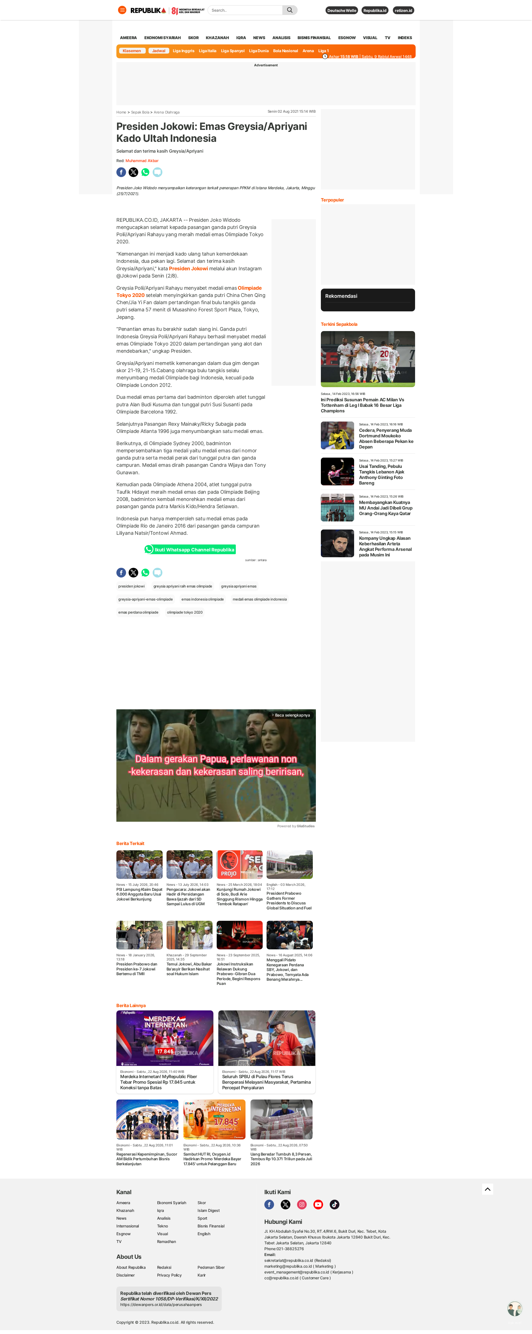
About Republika (131, 1267)
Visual (162, 1233)
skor (193, 37)
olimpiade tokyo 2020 (185, 612)
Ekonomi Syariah (162, 37)
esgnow (347, 37)
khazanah (217, 37)
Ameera (123, 1202)
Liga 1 (323, 50)
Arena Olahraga (167, 112)
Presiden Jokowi (188, 268)
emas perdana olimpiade (138, 612)
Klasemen (132, 50)
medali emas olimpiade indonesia (260, 599)
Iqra (160, 1210)
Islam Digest (208, 1210)
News (121, 1218)
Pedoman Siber (211, 1267)
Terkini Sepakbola (339, 324)
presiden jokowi (131, 586)
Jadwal (158, 50)
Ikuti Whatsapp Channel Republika (194, 550)
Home (121, 112)
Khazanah (125, 1210)
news (259, 37)
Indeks (405, 37)
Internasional (127, 1226)
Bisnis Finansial (314, 37)
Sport (202, 1218)
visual (370, 37)
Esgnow (123, 1233)
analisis (281, 37)
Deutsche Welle (342, 10)
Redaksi (164, 1267)
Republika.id (375, 10)
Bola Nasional (285, 50)
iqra (241, 37)
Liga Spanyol (233, 50)
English (204, 1233)
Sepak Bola (140, 112)
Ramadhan (166, 1241)
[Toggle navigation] (122, 10)
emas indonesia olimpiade (202, 599)
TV (388, 37)
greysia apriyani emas (239, 586)
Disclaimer (125, 1275)
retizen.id (403, 10)
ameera (128, 37)
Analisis (164, 1218)
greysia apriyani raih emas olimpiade (183, 586)
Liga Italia (207, 50)
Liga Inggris (184, 50)
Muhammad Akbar (142, 160)
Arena (308, 50)
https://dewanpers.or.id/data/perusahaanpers (161, 1304)
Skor (202, 1202)
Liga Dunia (258, 50)
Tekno (162, 1226)
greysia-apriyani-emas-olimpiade (145, 599)
